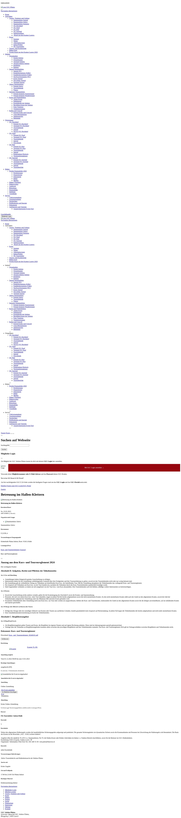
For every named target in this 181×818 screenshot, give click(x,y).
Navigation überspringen (9, 11)
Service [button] (7, 412)
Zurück (3, 489)
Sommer (16, 39)
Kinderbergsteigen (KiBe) (22, 73)
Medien (15, 180)
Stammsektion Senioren (21, 24)
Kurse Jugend (18, 79)
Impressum (8, 805)
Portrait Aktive (18, 86)
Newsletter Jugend (19, 80)
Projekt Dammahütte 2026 (18, 171)
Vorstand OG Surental (20, 162)
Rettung (16, 67)
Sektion (7, 54)
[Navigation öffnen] (13, 433)
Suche (7, 801)
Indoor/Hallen (18, 45)
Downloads (17, 143)
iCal (2, 694)
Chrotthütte (13, 194)
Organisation (13, 56)
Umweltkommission (20, 114)
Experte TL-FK (32, 647)
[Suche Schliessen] (2, 435)
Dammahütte (13, 190)
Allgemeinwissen (19, 43)
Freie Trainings (18, 107)
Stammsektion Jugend (20, 20)
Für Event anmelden (8, 690)
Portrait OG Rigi (18, 146)
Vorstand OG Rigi (19, 148)
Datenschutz (9, 803)
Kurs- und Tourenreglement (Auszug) (13, 550)
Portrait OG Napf (19, 135)
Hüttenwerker (13, 184)
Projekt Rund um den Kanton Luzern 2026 (23, 52)
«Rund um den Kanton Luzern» (24, 35)
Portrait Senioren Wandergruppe (24, 96)
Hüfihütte (12, 192)
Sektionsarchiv (18, 116)
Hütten (7, 169)
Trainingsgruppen (19, 109)
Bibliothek (16, 118)
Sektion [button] (7, 265)
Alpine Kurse (17, 99)
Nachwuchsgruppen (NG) (22, 77)
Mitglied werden (10, 792)
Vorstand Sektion (19, 62)
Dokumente (17, 177)
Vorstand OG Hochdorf (21, 126)
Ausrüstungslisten (15, 199)
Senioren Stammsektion (17, 92)
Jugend (15, 129)
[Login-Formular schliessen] (2, 458)
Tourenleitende (18, 88)
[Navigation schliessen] (2, 9)
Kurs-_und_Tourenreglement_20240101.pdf (23, 635)
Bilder (15, 179)
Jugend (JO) (17, 71)
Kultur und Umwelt (15, 111)
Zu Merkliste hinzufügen (9, 692)
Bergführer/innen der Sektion (23, 105)
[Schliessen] (2, 558)
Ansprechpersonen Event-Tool (23, 209)
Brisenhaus (13, 188)
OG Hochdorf (18, 26)
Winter (15, 41)
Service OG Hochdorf (20, 131)
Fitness (15, 90)
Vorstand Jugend (18, 82)
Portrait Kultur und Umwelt (22, 113)
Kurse (11, 37)
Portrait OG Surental (20, 160)
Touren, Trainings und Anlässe (19, 18)
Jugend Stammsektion (16, 69)
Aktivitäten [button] (8, 226)
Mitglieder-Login (6, 216)
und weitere (5, 513)
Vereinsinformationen (20, 156)
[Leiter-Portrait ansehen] (15, 649)
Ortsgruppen (9, 120)
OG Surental (17, 31)
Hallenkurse (17, 101)
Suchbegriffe (5, 445)
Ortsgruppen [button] (9, 333)
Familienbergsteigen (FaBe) (22, 75)
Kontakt (7, 809)
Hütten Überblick (15, 182)
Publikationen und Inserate (18, 203)
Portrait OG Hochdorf (20, 124)
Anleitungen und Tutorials (18, 207)
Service (7, 196)
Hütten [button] (7, 384)
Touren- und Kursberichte (17, 48)
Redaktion (16, 65)
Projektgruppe (18, 173)
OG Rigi (16, 29)
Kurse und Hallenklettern (17, 97)
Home (7, 14)
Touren (3, 433)
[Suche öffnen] (11, 433)
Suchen (4, 449)
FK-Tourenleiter (18, 46)
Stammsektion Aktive (20, 22)
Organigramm (18, 60)
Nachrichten (13, 201)
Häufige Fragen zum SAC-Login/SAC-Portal (16, 486)
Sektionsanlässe (18, 33)
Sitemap (7, 807)
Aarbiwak (12, 186)
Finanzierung (17, 175)
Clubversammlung (15, 197)
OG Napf (16, 28)
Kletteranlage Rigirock (20, 154)
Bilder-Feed (13, 50)
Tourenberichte (18, 167)
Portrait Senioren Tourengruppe (23, 94)
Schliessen (5, 639)
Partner (7, 799)
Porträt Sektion (18, 58)
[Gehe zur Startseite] (8, 7)
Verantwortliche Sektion (21, 63)
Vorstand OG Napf (19, 137)
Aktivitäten (8, 16)
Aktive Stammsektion (16, 84)
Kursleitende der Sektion (21, 103)
